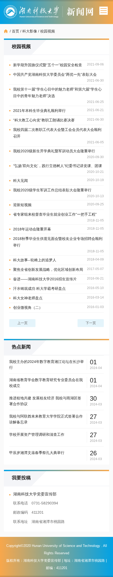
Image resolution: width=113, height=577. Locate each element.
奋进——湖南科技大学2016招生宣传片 (45, 279)
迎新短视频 (22, 205)
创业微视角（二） (28, 307)
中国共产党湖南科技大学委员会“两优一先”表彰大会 (55, 74)
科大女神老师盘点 (28, 298)
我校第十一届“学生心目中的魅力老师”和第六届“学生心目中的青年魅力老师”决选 (57, 92)
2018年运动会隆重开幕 (32, 229)
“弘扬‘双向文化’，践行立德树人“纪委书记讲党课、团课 (57, 166)
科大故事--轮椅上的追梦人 (34, 260)
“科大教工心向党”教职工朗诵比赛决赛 (44, 120)
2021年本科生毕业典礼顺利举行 (39, 110)
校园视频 (47, 31)
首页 (15, 31)
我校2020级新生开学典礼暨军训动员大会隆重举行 (54, 151)
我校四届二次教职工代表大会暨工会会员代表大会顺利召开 (57, 132)
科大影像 (29, 31)
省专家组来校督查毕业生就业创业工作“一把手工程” (55, 214)
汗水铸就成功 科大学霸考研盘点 (39, 288)
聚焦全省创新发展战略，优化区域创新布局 (48, 269)
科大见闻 (20, 180)
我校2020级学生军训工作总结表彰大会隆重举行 (52, 190)
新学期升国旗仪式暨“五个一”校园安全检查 (47, 65)
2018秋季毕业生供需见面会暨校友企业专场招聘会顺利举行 (57, 242)
